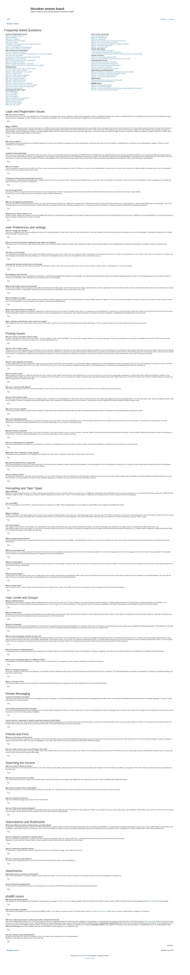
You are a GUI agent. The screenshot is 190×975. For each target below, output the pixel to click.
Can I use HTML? (12, 93)
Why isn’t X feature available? (101, 86)
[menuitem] (8, 19)
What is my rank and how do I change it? (20, 63)
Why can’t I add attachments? (16, 80)
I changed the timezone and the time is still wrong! (23, 57)
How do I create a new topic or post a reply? (21, 68)
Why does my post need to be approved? (20, 86)
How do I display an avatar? (15, 62)
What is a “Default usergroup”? (101, 45)
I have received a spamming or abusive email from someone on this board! (116, 54)
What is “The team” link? (99, 47)
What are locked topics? (14, 103)
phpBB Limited (63, 901)
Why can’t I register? (13, 39)
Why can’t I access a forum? (15, 78)
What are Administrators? (99, 36)
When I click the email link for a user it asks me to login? (25, 65)
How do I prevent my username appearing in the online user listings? (29, 54)
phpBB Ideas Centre (99, 911)
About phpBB (152, 901)
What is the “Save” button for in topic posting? (21, 85)
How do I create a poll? (14, 73)
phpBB (51, 277)
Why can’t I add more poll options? (17, 75)
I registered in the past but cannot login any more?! (23, 44)
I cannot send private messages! (102, 50)
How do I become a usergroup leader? (104, 42)
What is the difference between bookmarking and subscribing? (112, 72)
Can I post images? (12, 96)
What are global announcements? (17, 98)
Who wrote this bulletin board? (101, 85)
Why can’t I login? (12, 42)
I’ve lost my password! (13, 45)
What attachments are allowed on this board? (106, 80)
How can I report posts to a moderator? (19, 83)
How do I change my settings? (16, 52)
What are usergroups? (99, 39)
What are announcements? (15, 99)
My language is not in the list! (16, 59)
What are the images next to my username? (21, 60)
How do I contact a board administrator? (105, 90)
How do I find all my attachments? (102, 81)
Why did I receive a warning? (15, 81)
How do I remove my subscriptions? (103, 77)
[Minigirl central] (17, 9)
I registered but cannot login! (15, 41)
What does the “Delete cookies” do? (18, 49)
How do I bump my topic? (14, 88)
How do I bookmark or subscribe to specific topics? (108, 73)
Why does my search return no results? (104, 63)
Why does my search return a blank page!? (106, 65)
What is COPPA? (11, 37)
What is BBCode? (12, 91)
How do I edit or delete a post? (16, 70)
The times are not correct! (14, 55)
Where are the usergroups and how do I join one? (108, 41)
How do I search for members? (101, 67)
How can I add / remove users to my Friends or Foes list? (110, 59)
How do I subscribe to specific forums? (104, 75)
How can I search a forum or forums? (104, 62)
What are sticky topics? (13, 101)
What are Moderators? (99, 37)
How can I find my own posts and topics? (105, 68)
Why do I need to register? (15, 36)
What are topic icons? (13, 104)
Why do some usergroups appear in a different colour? (110, 44)
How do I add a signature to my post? (18, 72)
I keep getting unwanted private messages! (106, 52)
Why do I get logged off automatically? (19, 47)
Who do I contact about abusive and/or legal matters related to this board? (116, 88)
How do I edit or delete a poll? (16, 77)
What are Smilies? (12, 95)
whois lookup (148, 921)
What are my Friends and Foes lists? (103, 57)
